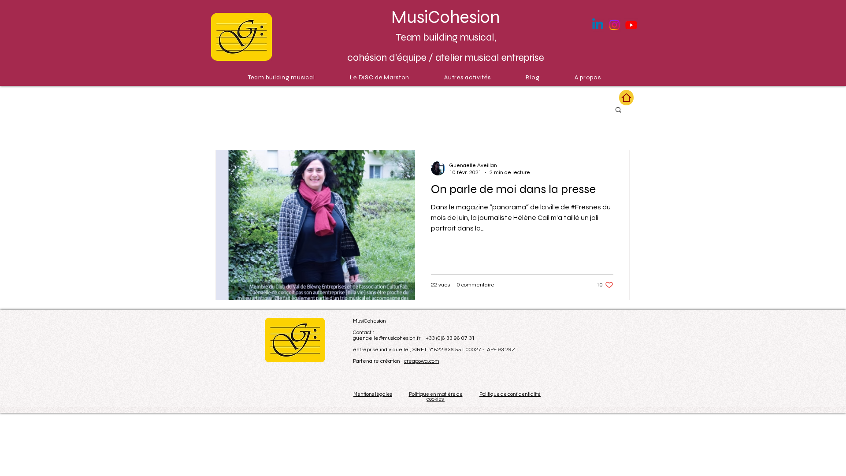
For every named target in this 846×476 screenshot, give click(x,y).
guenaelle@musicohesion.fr (386, 338)
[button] (618, 110)
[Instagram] (614, 25)
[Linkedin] (598, 25)
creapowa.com (421, 361)
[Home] (626, 97)
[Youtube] (631, 25)
